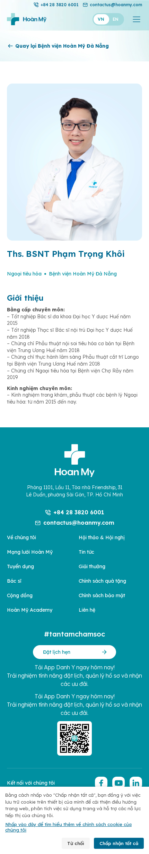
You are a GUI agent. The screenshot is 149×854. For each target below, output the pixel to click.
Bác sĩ (14, 581)
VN (101, 19)
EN (116, 19)
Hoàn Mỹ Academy (29, 610)
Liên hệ (87, 610)
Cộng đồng (20, 595)
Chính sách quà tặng (102, 581)
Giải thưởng (92, 566)
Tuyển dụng (20, 566)
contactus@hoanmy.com (116, 4)
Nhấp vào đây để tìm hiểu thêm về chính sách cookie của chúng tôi (68, 827)
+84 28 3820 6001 (60, 4)
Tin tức (86, 552)
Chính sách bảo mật (102, 595)
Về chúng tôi (21, 537)
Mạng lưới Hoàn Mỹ (30, 552)
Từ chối (75, 843)
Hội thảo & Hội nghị (102, 537)
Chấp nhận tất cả (118, 843)
